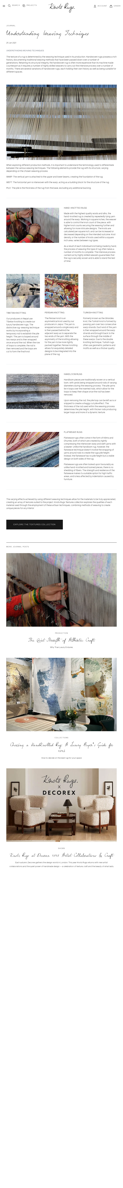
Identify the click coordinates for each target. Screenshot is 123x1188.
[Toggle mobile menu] (3, 5)
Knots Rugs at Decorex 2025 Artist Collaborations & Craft (61, 855)
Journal (11, 25)
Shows (61, 848)
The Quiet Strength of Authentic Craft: (61, 640)
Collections (61, 737)
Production (61, 633)
